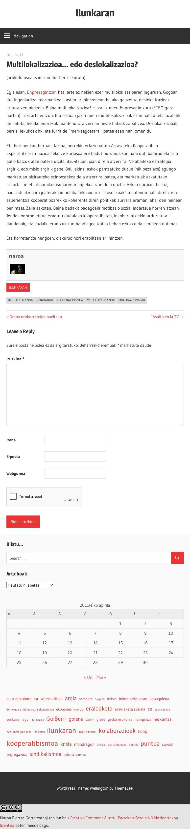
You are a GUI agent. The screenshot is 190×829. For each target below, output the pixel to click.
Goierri (90, 719)
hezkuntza (163, 719)
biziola (112, 699)
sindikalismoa (45, 754)
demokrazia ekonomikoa (38, 709)
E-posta (13, 456)
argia (71, 698)
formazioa (38, 719)
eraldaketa (99, 708)
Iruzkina (15, 358)
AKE (36, 699)
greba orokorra (120, 719)
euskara (12, 719)
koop (142, 731)
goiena (76, 718)
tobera (69, 754)
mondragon (84, 744)
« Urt (88, 677)
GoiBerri (56, 718)
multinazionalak (132, 300)
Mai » (101, 677)
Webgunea (15, 473)
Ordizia (101, 744)
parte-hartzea (117, 745)
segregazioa (16, 754)
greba (101, 719)
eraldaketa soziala (130, 709)
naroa (16, 256)
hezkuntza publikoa (18, 732)
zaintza (81, 755)
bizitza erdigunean (133, 699)
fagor (26, 719)
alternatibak (52, 698)
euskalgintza (162, 709)
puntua (150, 743)
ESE (150, 709)
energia (79, 709)
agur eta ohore (18, 698)
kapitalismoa (87, 732)
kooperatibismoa (70, 300)
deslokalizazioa (20, 300)
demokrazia (13, 709)
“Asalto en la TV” (166, 316)
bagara (100, 699)
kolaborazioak (117, 731)
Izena (11, 439)
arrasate (86, 699)
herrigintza (143, 719)
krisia (66, 744)
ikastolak (39, 732)
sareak (167, 744)
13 (70, 642)
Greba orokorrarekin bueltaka (35, 316)
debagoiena (159, 698)
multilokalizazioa (101, 300)
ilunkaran (18, 287)
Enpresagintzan (42, 92)
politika (133, 744)
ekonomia (64, 709)
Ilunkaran (95, 13)
